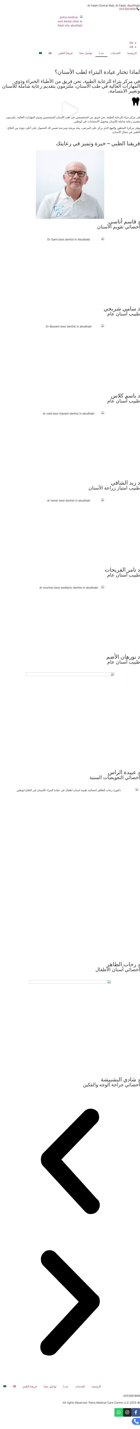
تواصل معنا (85, 53)
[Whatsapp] (118, 1412)
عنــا (101, 53)
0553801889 (131, 1395)
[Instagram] (127, 1412)
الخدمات (115, 53)
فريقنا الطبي (65, 53)
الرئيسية (132, 53)
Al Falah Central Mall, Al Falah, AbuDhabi (113, 5)
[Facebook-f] (135, 1412)
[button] (70, 111)
